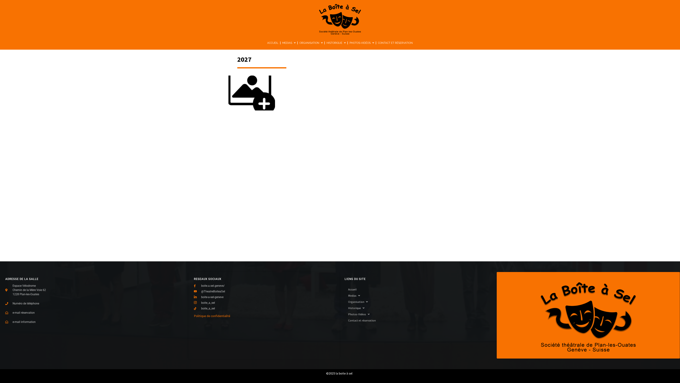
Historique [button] (334, 43)
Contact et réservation (395, 43)
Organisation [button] (309, 43)
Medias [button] (287, 43)
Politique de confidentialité (212, 316)
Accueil (272, 43)
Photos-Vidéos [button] (360, 43)
